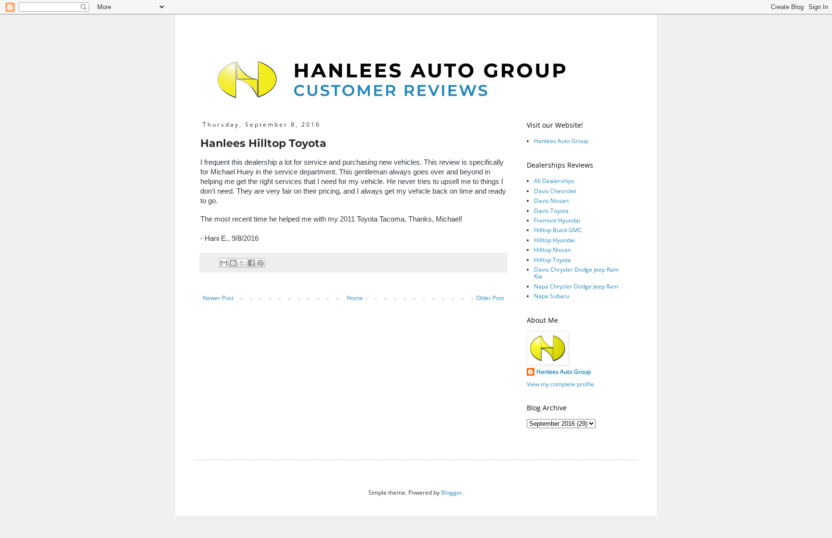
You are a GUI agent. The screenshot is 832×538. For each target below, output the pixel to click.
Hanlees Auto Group (561, 141)
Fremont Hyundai (557, 220)
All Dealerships (554, 181)
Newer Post (218, 298)
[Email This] (224, 263)
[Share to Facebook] (251, 263)
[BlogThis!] (233, 263)
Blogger (451, 492)
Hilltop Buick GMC (558, 230)
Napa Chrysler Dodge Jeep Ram (576, 286)
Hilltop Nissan (552, 250)
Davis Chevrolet (555, 191)
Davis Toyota (551, 211)
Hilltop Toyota (552, 260)
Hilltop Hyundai (554, 240)
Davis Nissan (551, 201)
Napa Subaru (551, 296)
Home (355, 298)
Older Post (490, 298)
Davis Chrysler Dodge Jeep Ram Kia (576, 272)
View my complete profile (560, 384)
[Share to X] (242, 263)
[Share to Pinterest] (260, 263)
